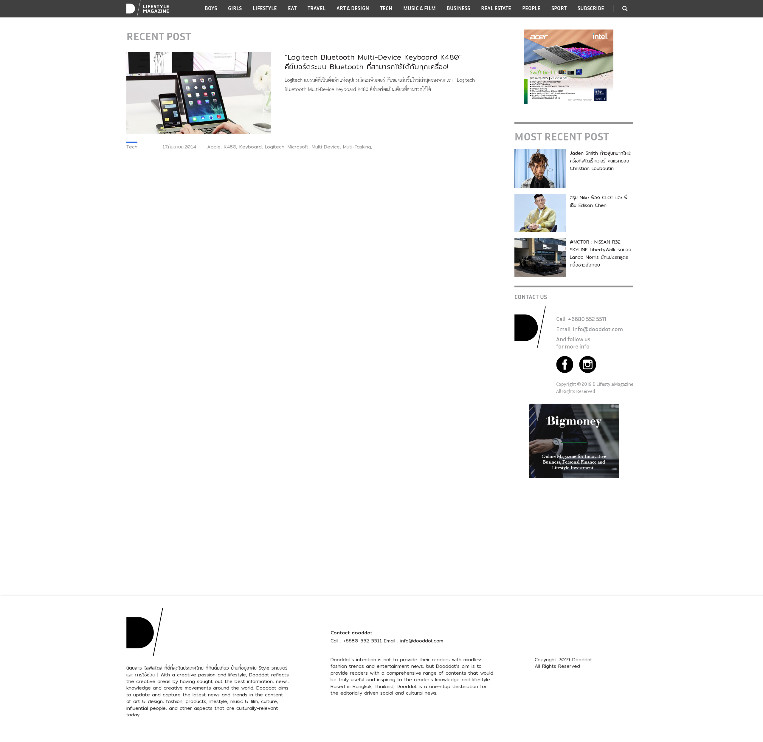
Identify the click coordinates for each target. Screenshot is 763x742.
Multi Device (326, 147)
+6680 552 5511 (587, 319)
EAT (292, 8)
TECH (386, 8)
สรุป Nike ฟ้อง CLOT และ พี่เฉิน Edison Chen (598, 201)
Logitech (274, 147)
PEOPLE (531, 8)
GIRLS (235, 8)
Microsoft (298, 147)
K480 (230, 147)
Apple (214, 147)
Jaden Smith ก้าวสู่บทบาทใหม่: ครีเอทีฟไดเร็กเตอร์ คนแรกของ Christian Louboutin (600, 160)
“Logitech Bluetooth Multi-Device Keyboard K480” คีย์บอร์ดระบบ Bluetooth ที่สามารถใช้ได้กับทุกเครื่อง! (373, 61)
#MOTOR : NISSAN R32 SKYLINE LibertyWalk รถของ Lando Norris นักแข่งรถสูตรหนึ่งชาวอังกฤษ (600, 253)
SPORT (559, 8)
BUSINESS (458, 8)
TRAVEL (316, 8)
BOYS (211, 8)
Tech (131, 147)
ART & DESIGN (352, 8)
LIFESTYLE (265, 8)
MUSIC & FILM (419, 8)
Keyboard (250, 147)
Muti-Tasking (357, 147)
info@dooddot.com (598, 329)
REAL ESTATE (496, 8)
